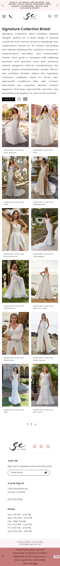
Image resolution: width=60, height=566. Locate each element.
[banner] (17, 446)
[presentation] (15, 125)
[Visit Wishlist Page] (56, 16)
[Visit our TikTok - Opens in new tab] (48, 446)
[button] (4, 16)
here (35, 564)
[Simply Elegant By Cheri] (30, 16)
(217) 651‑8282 (15, 500)
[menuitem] (4, 16)
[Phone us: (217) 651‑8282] (10, 16)
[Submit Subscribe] (45, 473)
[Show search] (50, 16)
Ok (56, 557)
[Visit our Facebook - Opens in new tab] (41, 446)
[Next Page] (35, 424)
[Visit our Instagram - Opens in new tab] (34, 446)
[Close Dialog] (3, 556)
